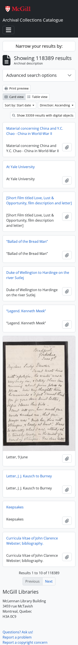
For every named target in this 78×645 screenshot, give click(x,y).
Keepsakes (15, 507)
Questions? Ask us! (18, 632)
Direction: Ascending (55, 105)
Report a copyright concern (25, 642)
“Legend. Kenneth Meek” (26, 311)
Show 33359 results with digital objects (44, 115)
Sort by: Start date (18, 105)
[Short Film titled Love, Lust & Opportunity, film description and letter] (39, 200)
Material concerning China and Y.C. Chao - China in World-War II (34, 131)
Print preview (18, 88)
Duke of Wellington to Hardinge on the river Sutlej (37, 275)
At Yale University (20, 166)
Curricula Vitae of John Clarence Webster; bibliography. (32, 541)
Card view (16, 97)
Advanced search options (31, 75)
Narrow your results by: (39, 46)
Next (49, 581)
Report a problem (17, 637)
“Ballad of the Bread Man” (27, 241)
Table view (39, 97)
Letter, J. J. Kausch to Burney (29, 476)
